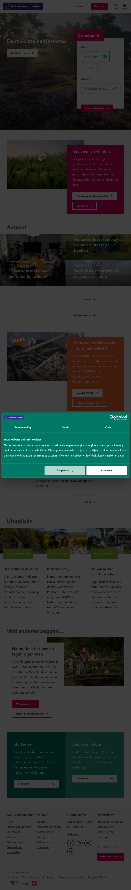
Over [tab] (108, 427)
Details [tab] (65, 427)
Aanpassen (62, 470)
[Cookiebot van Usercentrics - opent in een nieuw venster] (112, 417)
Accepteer (107, 470)
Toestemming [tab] (22, 427)
